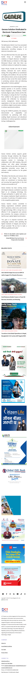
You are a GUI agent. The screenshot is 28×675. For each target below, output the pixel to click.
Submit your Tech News (6, 663)
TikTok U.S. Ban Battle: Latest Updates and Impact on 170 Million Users (15, 235)
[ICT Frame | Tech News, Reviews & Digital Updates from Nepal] (4, 4)
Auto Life (3, 270)
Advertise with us (5, 661)
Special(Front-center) (17, 270)
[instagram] (10, 594)
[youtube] (17, 594)
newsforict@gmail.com (9, 666)
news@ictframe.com (21, 666)
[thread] (24, 594)
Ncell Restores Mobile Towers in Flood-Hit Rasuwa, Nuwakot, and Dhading (13, 298)
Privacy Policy (4, 653)
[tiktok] (21, 594)
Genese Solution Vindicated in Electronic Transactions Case (14, 31)
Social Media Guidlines (6, 646)
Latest (7, 270)
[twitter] (3, 594)
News (10, 270)
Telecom (20, 294)
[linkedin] (13, 594)
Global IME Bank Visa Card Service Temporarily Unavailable (15, 239)
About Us (3, 643)
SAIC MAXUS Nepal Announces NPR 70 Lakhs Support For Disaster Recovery (12, 273)
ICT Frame (14, 38)
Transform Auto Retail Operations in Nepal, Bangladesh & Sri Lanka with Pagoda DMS (13, 334)
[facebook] (6, 594)
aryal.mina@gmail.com (6, 668)
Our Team (3, 649)
